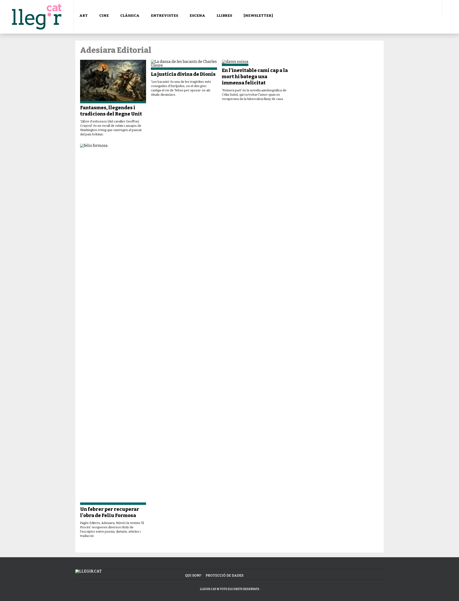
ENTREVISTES (164, 15)
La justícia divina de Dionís (183, 74)
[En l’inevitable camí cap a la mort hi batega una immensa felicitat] (255, 63)
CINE (104, 15)
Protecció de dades (224, 575)
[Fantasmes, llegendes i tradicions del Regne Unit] (113, 81)
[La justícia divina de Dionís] (184, 65)
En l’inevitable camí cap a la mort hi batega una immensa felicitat (255, 76)
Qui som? (193, 575)
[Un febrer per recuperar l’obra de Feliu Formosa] (113, 324)
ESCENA (197, 15)
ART (83, 15)
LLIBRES (224, 15)
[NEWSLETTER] (258, 15)
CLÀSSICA (129, 15)
